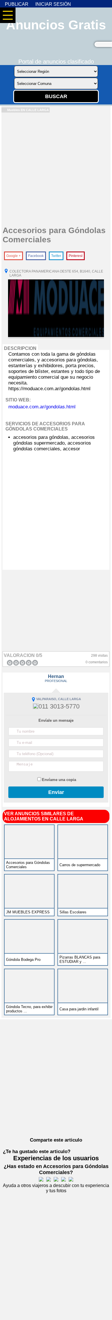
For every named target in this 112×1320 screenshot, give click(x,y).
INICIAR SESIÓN (53, 4)
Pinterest (75, 256)
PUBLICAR (16, 4)
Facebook (36, 256)
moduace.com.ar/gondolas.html (42, 406)
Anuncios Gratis (56, 25)
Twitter (56, 256)
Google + (13, 256)
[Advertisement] (56, 169)
